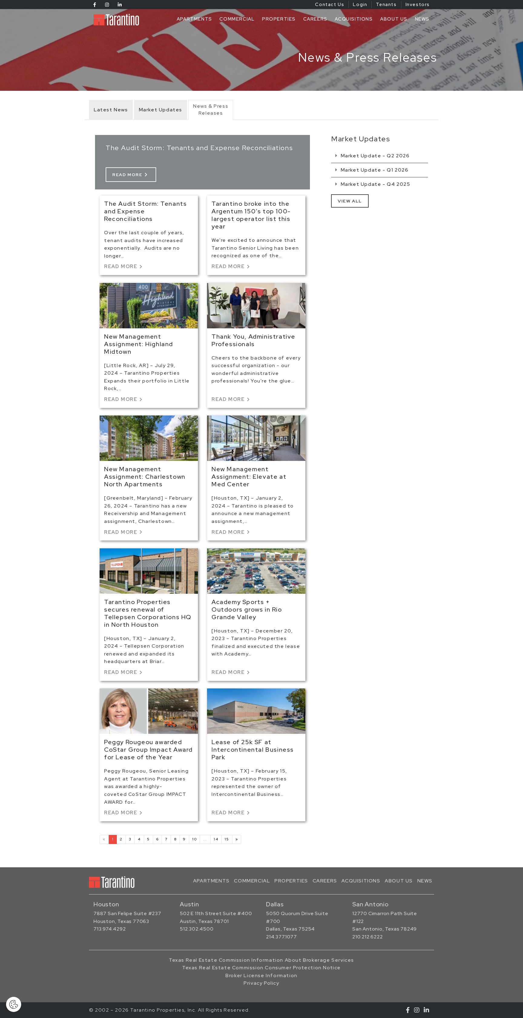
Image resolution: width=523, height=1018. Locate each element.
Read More (131, 174)
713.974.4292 (110, 929)
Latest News (111, 110)
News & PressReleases (210, 109)
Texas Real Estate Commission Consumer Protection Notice (261, 967)
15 (227, 839)
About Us (393, 19)
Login (360, 5)
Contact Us (329, 5)
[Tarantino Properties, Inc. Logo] (118, 20)
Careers (315, 19)
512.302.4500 (197, 929)
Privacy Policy (261, 983)
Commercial (237, 19)
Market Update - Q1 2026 (373, 170)
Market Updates (160, 110)
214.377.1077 (281, 937)
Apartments (194, 19)
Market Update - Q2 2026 (374, 156)
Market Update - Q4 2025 (374, 184)
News (422, 19)
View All (350, 201)
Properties (279, 19)
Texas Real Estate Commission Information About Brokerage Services (261, 960)
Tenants (386, 5)
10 (194, 839)
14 (216, 839)
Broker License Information (261, 975)
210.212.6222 (367, 937)
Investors (418, 5)
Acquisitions (354, 19)
